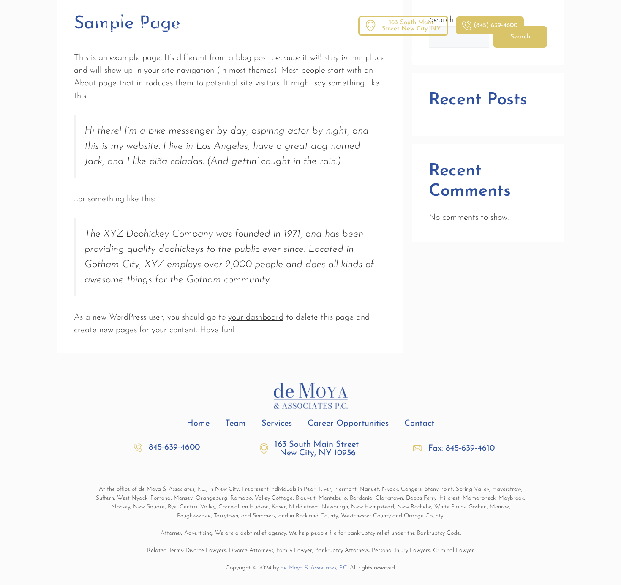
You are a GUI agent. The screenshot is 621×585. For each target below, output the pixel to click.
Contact (426, 58)
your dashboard (255, 317)
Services (270, 58)
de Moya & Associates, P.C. (314, 568)
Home (191, 58)
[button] (454, 448)
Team (229, 58)
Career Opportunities (354, 58)
